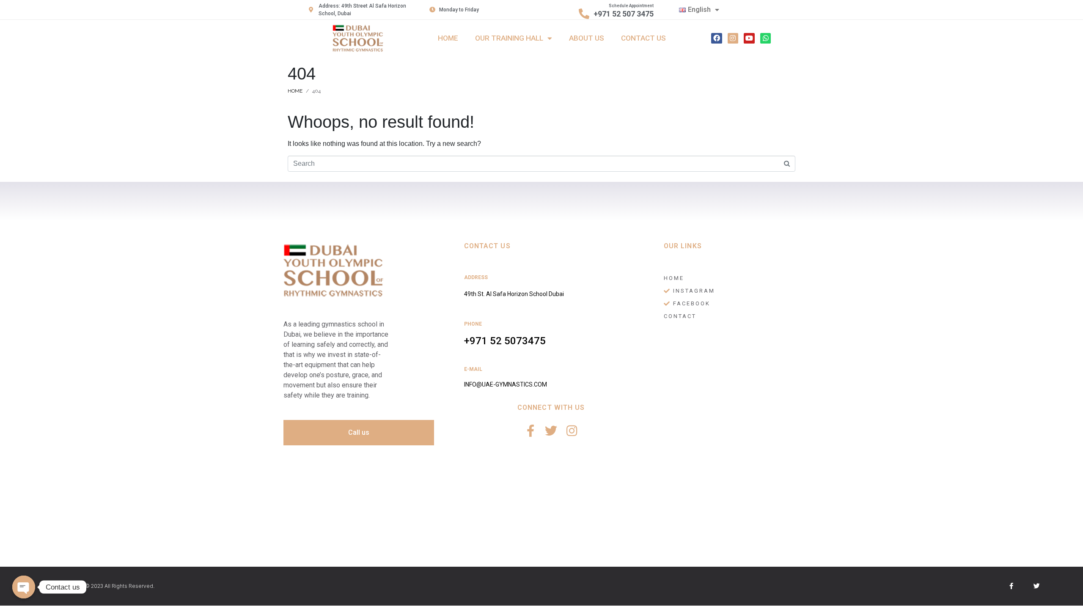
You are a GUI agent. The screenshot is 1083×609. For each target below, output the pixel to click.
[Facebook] (716, 38)
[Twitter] (551, 431)
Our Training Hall (509, 38)
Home (448, 38)
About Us (586, 38)
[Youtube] (749, 38)
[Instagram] (733, 38)
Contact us (643, 38)
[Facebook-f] (530, 431)
